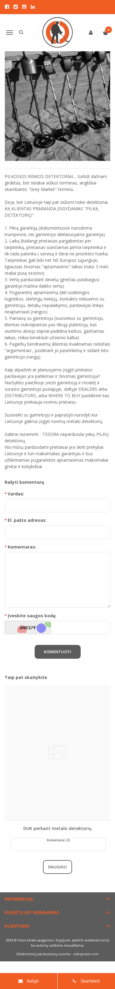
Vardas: (16, 494)
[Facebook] (7, 6)
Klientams (17, 926)
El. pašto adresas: (27, 520)
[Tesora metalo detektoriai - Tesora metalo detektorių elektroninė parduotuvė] (58, 32)
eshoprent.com (86, 954)
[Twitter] (15, 6)
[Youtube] (24, 6)
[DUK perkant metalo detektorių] (57, 752)
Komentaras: (22, 547)
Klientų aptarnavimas (32, 912)
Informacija (19, 899)
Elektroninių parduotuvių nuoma (43, 954)
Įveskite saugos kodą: (32, 616)
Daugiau (57, 867)
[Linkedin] (32, 6)
